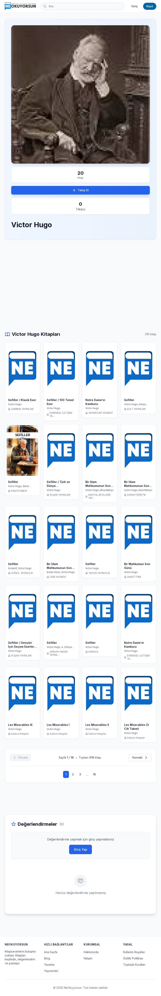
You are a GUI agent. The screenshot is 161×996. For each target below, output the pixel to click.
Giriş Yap (80, 849)
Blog (47, 958)
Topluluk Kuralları (134, 964)
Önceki (23, 757)
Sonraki (137, 757)
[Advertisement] (80, 273)
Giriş (134, 6)
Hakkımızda (91, 952)
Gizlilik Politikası (133, 958)
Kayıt (149, 6)
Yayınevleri (51, 970)
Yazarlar (49, 964)
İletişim (88, 958)
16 (94, 774)
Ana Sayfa (50, 952)
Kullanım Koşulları (134, 952)
